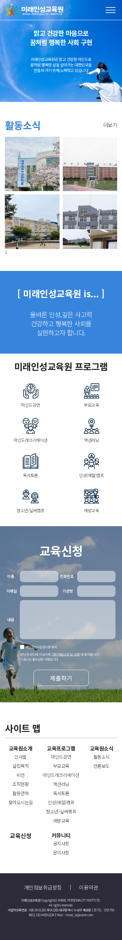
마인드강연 (61, 756)
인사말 (20, 756)
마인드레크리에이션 (61, 775)
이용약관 (88, 887)
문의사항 (61, 852)
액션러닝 (61, 784)
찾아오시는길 (20, 802)
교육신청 (20, 836)
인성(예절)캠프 (61, 802)
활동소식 (101, 756)
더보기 (110, 124)
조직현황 (20, 784)
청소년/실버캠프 (61, 811)
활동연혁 (20, 793)
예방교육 (61, 820)
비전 (21, 775)
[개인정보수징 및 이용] (66, 654)
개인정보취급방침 (43, 887)
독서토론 (61, 793)
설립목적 (20, 766)
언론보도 (101, 766)
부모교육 (61, 766)
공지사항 (61, 843)
